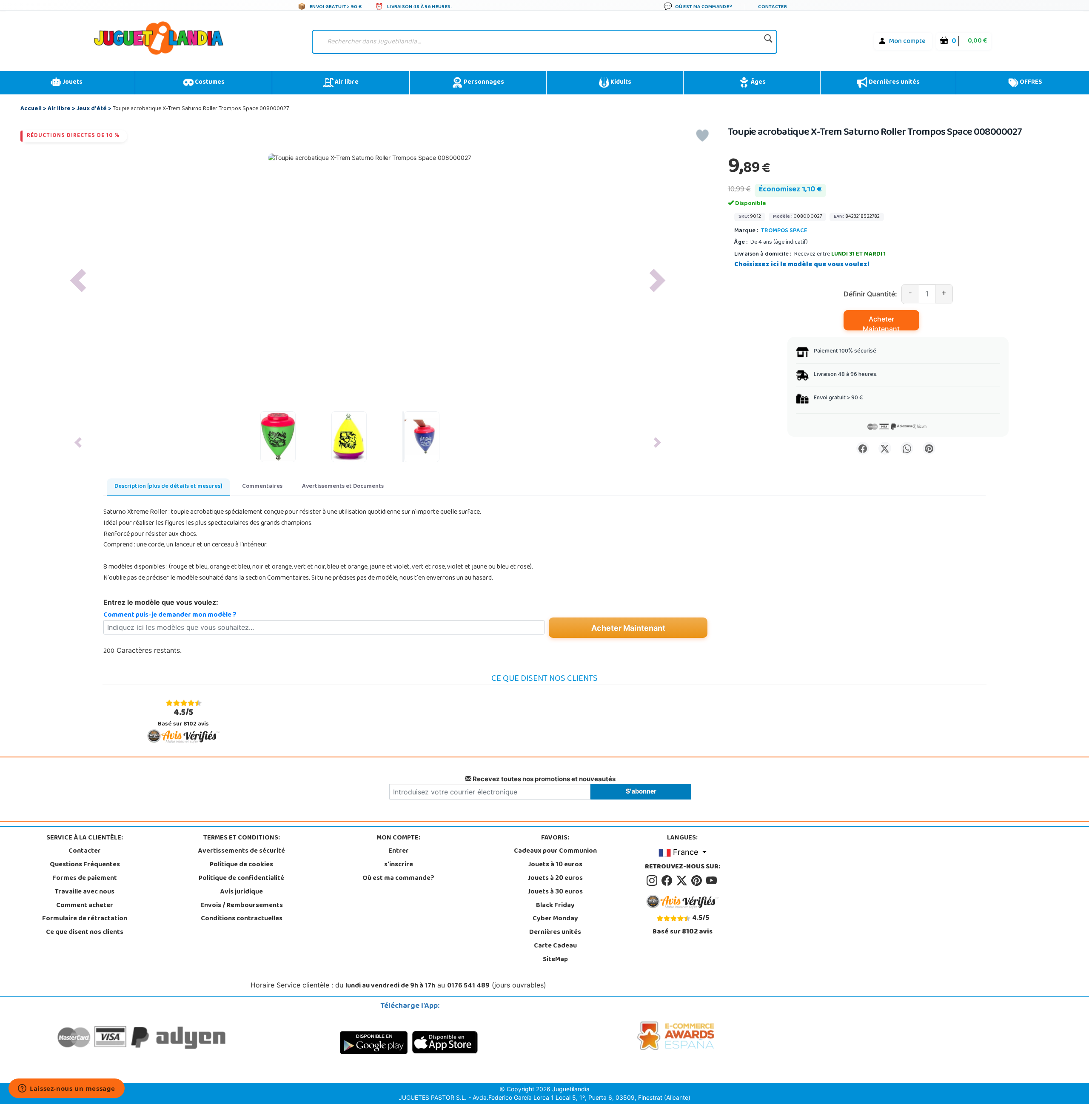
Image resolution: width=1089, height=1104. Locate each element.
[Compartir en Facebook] (862, 448)
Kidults (620, 82)
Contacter (84, 851)
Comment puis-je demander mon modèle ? (170, 615)
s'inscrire (398, 865)
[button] (78, 280)
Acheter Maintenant (881, 322)
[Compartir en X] (884, 448)
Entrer (398, 851)
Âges (757, 82)
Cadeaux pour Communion (555, 851)
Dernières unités (893, 82)
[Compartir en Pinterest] (929, 448)
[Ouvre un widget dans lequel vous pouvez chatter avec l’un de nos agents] (67, 1089)
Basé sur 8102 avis (183, 718)
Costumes (209, 82)
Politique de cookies (241, 865)
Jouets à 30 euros (555, 892)
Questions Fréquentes (85, 865)
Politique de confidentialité (241, 878)
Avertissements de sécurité (241, 851)
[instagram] (653, 880)
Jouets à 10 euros (555, 865)
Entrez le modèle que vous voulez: (160, 602)
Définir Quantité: (870, 294)
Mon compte (907, 41)
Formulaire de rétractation (84, 919)
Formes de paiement (84, 878)
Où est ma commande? (398, 878)
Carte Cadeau (555, 946)
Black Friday (555, 906)
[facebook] (668, 880)
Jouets (72, 82)
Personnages (483, 82)
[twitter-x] (683, 880)
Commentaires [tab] (262, 487)
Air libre (346, 82)
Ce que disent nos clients (84, 932)
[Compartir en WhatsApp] (907, 448)
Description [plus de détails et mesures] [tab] (168, 487)
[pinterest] (697, 880)
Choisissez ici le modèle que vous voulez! (801, 265)
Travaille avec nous (84, 892)
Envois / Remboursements (241, 906)
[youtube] (712, 880)
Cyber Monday (555, 919)
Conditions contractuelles (241, 919)
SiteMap (555, 960)
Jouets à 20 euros (555, 878)
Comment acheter (84, 906)
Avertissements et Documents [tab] (343, 487)
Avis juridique (241, 892)
